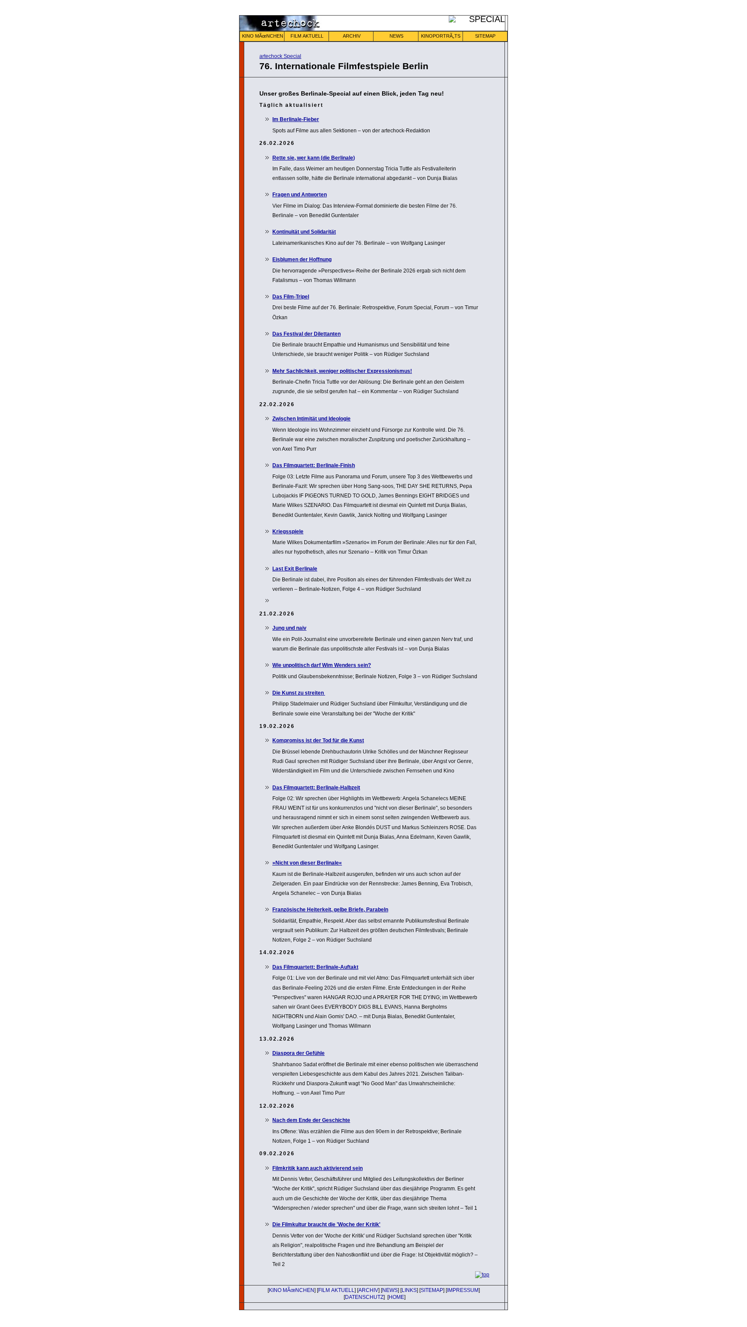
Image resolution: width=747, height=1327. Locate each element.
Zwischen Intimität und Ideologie (311, 419)
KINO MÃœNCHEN (262, 35)
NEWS (396, 35)
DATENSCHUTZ (364, 1297)
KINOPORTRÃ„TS (440, 35)
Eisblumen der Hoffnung (302, 259)
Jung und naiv (289, 628)
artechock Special (280, 56)
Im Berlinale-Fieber (295, 119)
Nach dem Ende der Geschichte (311, 1120)
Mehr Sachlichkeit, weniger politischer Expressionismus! (342, 371)
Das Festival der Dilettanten (306, 334)
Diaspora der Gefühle (298, 1053)
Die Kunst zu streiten (298, 693)
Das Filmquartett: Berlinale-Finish (313, 465)
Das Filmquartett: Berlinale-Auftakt (315, 967)
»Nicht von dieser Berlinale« (307, 863)
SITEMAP (485, 35)
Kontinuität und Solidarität (304, 232)
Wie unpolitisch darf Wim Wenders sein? (321, 665)
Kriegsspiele (287, 532)
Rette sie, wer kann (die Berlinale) (313, 158)
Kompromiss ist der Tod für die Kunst (318, 740)
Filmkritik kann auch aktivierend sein (317, 1168)
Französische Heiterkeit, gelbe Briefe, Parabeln (330, 910)
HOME (396, 1297)
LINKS (409, 1290)
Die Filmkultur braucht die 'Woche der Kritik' (326, 1224)
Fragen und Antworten (299, 195)
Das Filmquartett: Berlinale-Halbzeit (316, 788)
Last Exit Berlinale (294, 569)
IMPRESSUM (463, 1290)
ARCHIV (352, 35)
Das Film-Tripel (290, 297)
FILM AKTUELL (306, 35)
